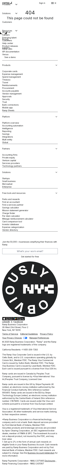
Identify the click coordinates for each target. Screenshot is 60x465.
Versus (5, 54)
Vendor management (11, 93)
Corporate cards (9, 71)
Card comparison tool (12, 221)
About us (6, 32)
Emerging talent (9, 37)
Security (6, 99)
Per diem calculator (11, 216)
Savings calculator (10, 207)
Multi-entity (7, 139)
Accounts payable (10, 91)
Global (5, 142)
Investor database (10, 224)
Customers (7, 40)
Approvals (7, 96)
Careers (6, 35)
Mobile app (7, 107)
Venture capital (9, 160)
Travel (5, 82)
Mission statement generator (15, 210)
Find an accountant (11, 202)
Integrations (7, 137)
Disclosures (50, 461)
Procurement (8, 88)
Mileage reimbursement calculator (17, 219)
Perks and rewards (11, 199)
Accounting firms (9, 155)
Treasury (6, 79)
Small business (9, 181)
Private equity (8, 157)
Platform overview (10, 123)
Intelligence (7, 128)
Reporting (6, 131)
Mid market (7, 184)
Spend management (11, 77)
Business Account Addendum (41, 453)
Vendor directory (10, 230)
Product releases (10, 46)
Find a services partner (12, 205)
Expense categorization (13, 227)
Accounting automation (12, 125)
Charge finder (8, 213)
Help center (7, 43)
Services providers (11, 163)
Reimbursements (9, 85)
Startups (6, 178)
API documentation (10, 51)
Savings (5, 134)
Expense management (12, 74)
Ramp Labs (7, 49)
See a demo (10, 57)
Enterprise (7, 187)
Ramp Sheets (8, 110)
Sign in (42, 3)
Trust (4, 102)
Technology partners (12, 166)
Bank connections (10, 105)
